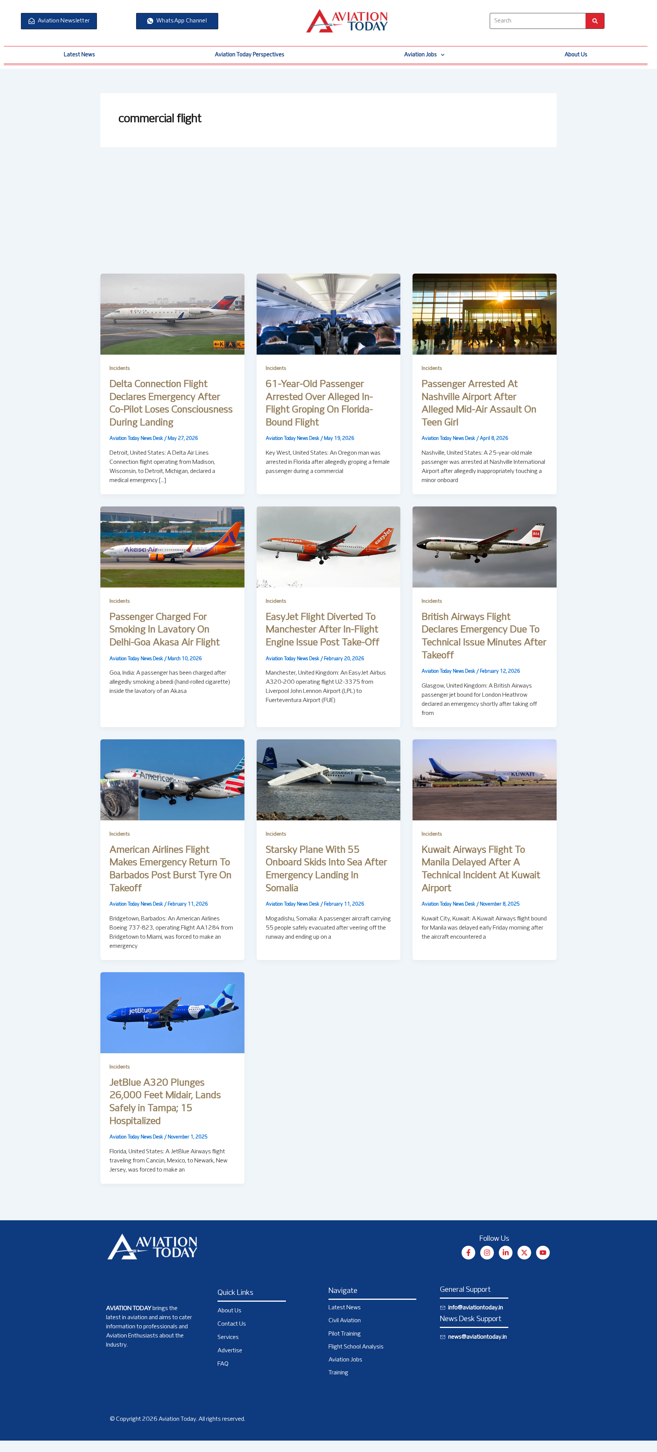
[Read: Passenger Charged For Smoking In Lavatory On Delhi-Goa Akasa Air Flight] (172, 546)
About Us (576, 54)
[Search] (595, 21)
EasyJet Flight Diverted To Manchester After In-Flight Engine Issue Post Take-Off (322, 630)
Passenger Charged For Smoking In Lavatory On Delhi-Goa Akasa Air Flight (165, 630)
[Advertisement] (328, 216)
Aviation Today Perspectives (249, 54)
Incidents (120, 368)
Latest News (79, 54)
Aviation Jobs (420, 54)
